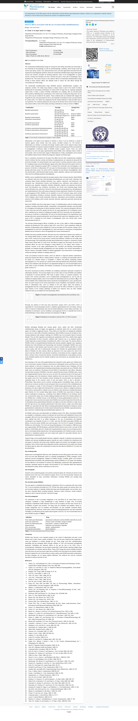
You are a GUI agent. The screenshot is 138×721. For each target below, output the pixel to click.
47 (43, 429)
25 (78, 366)
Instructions (89, 7)
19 (52, 313)
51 (72, 446)
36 (67, 396)
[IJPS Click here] (100, 184)
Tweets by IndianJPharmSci (100, 195)
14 (33, 259)
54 (66, 460)
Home (30, 707)
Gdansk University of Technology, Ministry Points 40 (100, 108)
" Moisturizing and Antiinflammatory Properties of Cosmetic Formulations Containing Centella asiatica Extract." (100, 151)
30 (47, 386)
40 (43, 408)
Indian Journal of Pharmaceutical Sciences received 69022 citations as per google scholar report (100, 170)
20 (68, 329)
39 (28, 404)
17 (34, 267)
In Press (82, 7)
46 (64, 423)
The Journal (51, 7)
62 (63, 511)
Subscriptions (47, 1)
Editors (59, 7)
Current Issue (66, 7)
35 (70, 394)
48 (64, 431)
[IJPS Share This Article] (87, 24)
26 (49, 370)
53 (26, 456)
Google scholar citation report (92, 163)
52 (74, 446)
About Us (37, 707)
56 (53, 462)
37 (77, 398)
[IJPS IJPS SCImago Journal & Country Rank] (106, 50)
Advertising (38, 1)
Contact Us (56, 1)
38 (74, 400)
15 (35, 261)
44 (77, 417)
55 (68, 460)
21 (52, 335)
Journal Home (30, 1)
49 (43, 435)
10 (80, 234)
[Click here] (69, 712)
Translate (109, 2)
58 (61, 464)
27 (58, 370)
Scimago (105, 104)
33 (37, 392)
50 (26, 446)
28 (37, 378)
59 (33, 479)
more (112, 43)
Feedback (90, 707)
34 (68, 394)
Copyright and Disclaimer (102, 707)
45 (43, 421)
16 (64, 263)
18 (58, 288)
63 (64, 511)
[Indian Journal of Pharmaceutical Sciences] (33, 7)
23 (72, 351)
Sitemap (75, 707)
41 (61, 410)
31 (35, 392)
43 (63, 410)
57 (59, 464)
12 (54, 252)
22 (58, 349)
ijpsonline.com (68, 709)
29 (26, 386)
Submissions (98, 7)
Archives (75, 7)
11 (62, 244)
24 (31, 359)
